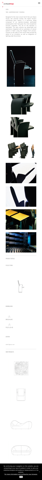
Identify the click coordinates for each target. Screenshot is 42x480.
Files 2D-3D (9, 327)
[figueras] (21, 66)
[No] (39, 472)
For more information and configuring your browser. (21, 474)
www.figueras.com (10, 344)
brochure (9, 319)
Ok (21, 477)
